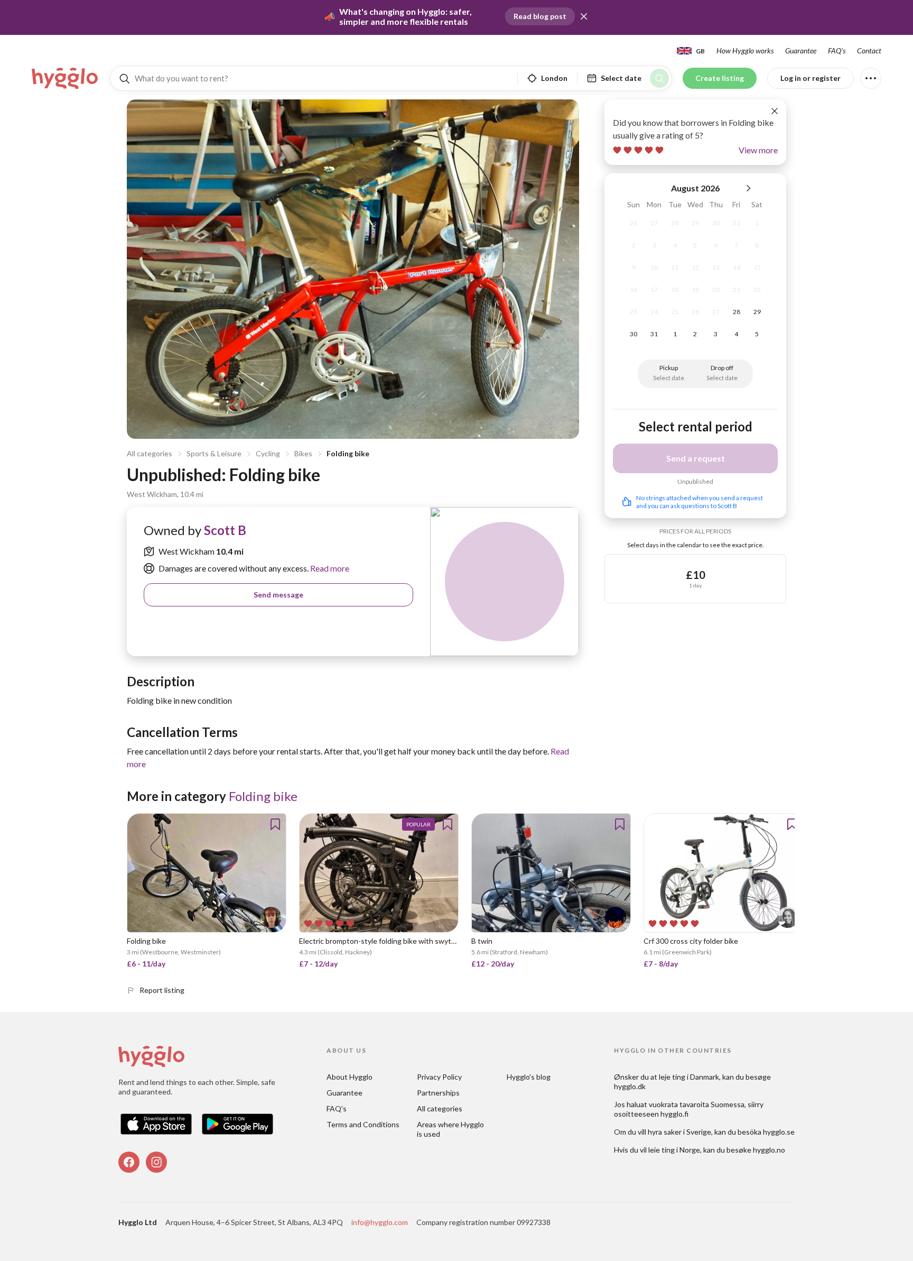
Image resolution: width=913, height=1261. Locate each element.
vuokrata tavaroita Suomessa (696, 1104)
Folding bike (348, 453)
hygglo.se (779, 1131)
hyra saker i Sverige (679, 1131)
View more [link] (758, 150)
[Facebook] (128, 1162)
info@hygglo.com (379, 1222)
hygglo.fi (674, 1113)
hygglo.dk (630, 1086)
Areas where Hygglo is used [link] (451, 1129)
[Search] (659, 78)
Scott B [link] (225, 530)
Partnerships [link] (438, 1092)
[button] (584, 16)
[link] (65, 78)
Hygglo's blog (529, 1076)
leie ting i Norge (674, 1149)
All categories (149, 453)
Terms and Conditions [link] (363, 1124)
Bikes (303, 453)
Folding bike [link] (263, 796)
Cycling (268, 453)
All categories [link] (439, 1108)
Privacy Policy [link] (439, 1076)
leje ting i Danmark (689, 1076)
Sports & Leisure (214, 453)
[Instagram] (156, 1162)
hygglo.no (769, 1149)
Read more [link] (329, 568)
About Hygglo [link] (349, 1076)
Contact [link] (869, 50)
